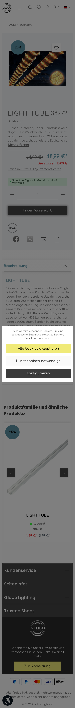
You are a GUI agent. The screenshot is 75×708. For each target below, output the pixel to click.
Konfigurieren (38, 373)
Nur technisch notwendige (38, 361)
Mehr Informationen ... (37, 338)
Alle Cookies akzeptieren (38, 348)
